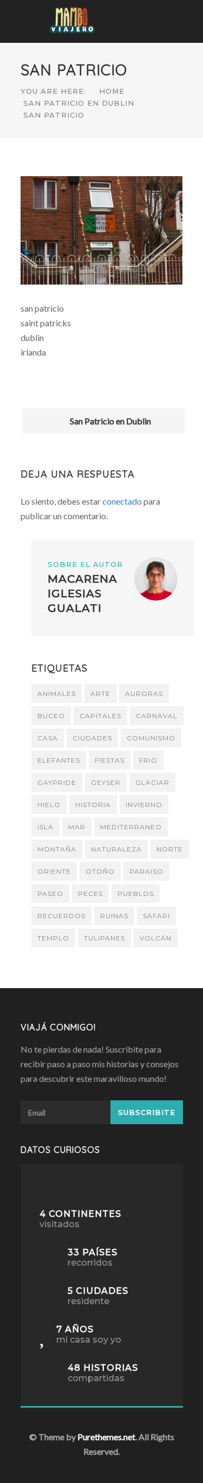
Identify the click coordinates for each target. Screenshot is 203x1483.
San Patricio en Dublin (78, 103)
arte (100, 693)
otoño (100, 871)
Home (112, 91)
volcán (156, 938)
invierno (144, 805)
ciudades (92, 738)
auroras (144, 693)
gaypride (56, 782)
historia (93, 805)
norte (169, 849)
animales (56, 693)
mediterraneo (131, 827)
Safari (156, 916)
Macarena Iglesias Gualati (82, 593)
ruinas (114, 916)
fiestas (110, 760)
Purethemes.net (106, 1437)
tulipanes (104, 938)
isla (45, 827)
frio (148, 760)
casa (47, 738)
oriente (54, 871)
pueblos (135, 893)
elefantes (58, 760)
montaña (56, 849)
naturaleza (116, 849)
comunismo (151, 738)
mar (77, 827)
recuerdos (61, 916)
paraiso (146, 871)
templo (53, 938)
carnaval (157, 716)
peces (90, 893)
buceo (51, 716)
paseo (50, 893)
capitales (100, 716)
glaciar (152, 782)
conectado (122, 501)
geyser (106, 782)
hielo (49, 805)
